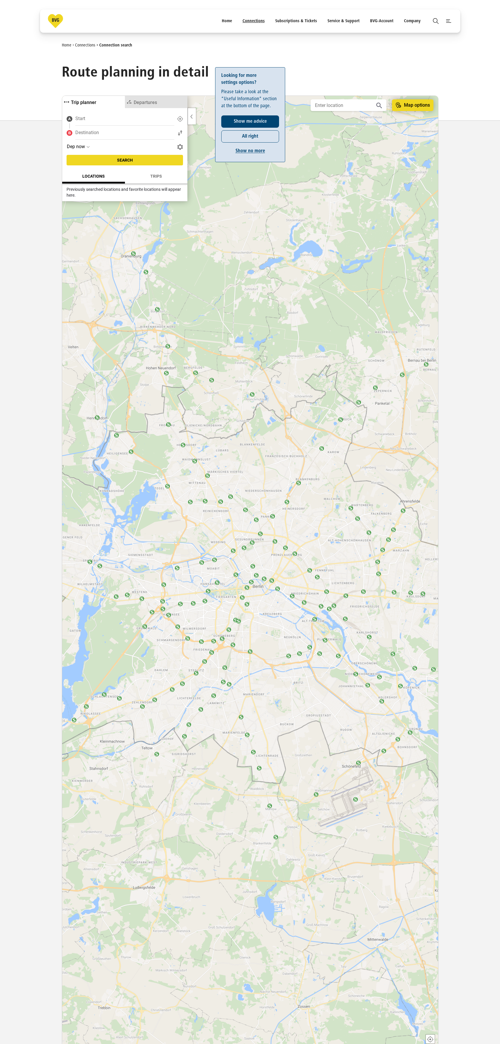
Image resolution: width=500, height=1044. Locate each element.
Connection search (115, 45)
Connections (85, 45)
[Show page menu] (448, 21)
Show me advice (250, 121)
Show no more (250, 151)
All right (250, 136)
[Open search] (435, 21)
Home (67, 45)
